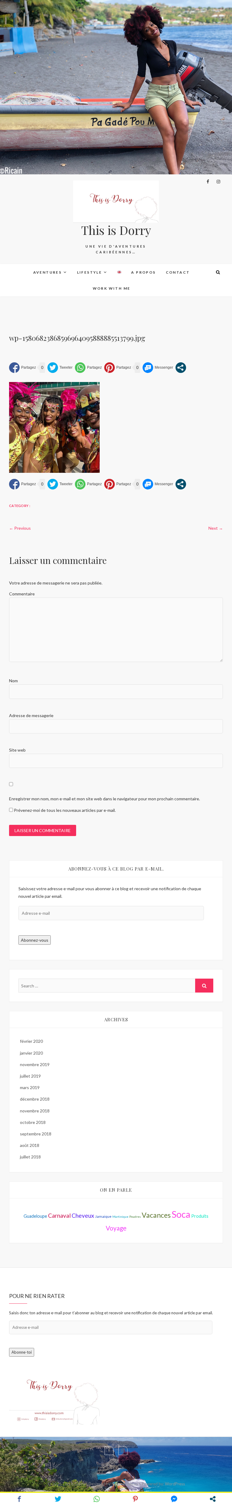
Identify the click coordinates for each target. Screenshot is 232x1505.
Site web (17, 750)
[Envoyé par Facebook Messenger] (158, 367)
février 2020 (31, 1041)
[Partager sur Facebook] (22, 367)
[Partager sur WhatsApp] (88, 367)
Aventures (47, 272)
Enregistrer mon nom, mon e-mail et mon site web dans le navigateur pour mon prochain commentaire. (104, 798)
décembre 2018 (35, 1099)
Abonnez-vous (34, 940)
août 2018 (29, 1145)
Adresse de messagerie (31, 715)
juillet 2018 (30, 1156)
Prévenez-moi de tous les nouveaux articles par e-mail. (65, 810)
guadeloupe (35, 1216)
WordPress (175, 1483)
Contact (178, 272)
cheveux (83, 1215)
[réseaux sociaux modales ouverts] (181, 367)
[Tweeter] (59, 367)
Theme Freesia (125, 1483)
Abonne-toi (21, 1352)
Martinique (120, 1216)
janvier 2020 (31, 1052)
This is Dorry (116, 230)
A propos (143, 272)
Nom (13, 680)
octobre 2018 (33, 1122)
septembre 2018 (35, 1133)
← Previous (20, 528)
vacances (156, 1215)
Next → (215, 528)
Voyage (116, 1228)
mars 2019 (30, 1087)
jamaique (103, 1216)
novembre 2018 (35, 1110)
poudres (135, 1216)
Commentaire (22, 593)
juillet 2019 (30, 1076)
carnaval (59, 1215)
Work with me (111, 288)
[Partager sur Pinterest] (117, 367)
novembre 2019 (35, 1064)
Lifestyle (89, 272)
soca (181, 1214)
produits (199, 1216)
